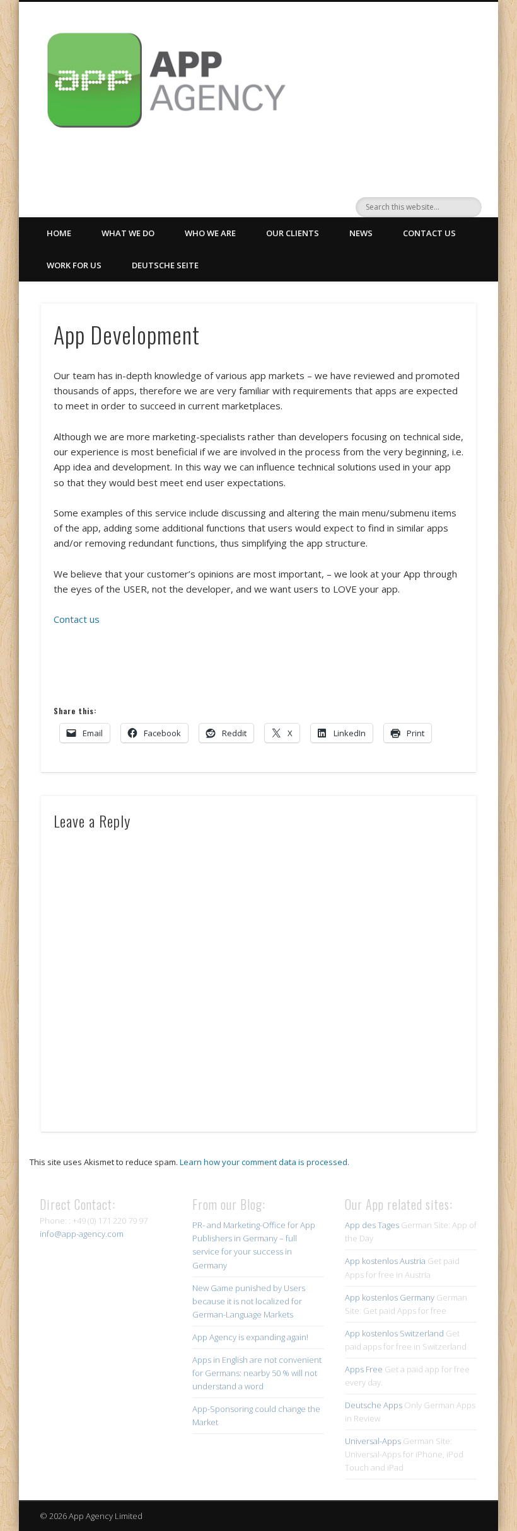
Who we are (210, 233)
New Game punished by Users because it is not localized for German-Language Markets (248, 1301)
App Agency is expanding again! (250, 1337)
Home (59, 233)
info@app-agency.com (82, 1233)
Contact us (429, 233)
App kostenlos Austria (385, 1260)
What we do (128, 233)
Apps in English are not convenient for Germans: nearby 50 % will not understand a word (257, 1373)
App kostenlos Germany (389, 1297)
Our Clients (292, 233)
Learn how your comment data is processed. (264, 1162)
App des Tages (372, 1225)
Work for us (74, 265)
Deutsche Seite (165, 265)
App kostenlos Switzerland (394, 1333)
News (361, 233)
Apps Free (364, 1369)
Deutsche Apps (373, 1405)
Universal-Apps (373, 1441)
